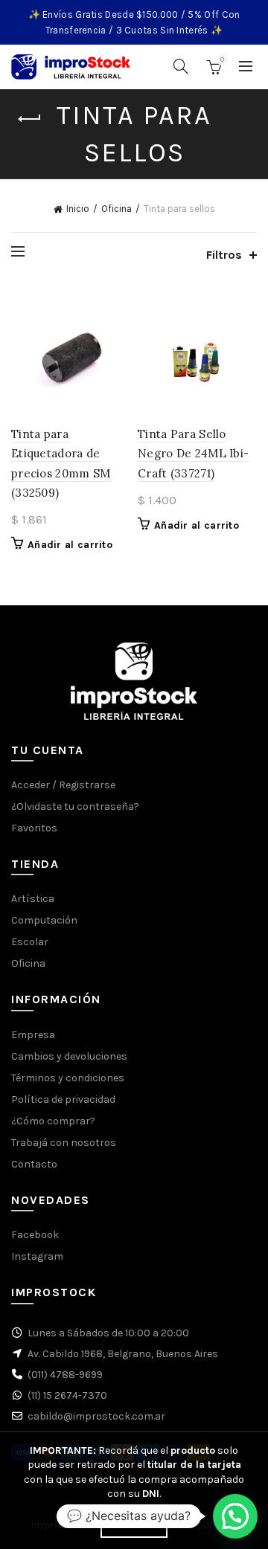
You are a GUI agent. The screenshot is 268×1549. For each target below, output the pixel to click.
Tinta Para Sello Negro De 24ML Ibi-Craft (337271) (193, 453)
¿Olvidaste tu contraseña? (75, 806)
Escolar (29, 941)
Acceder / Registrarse (63, 785)
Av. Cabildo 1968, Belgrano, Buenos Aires (123, 1353)
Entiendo (134, 1525)
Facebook (35, 1234)
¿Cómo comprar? (53, 1121)
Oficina (116, 208)
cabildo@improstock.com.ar (96, 1416)
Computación (44, 920)
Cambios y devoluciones (69, 1056)
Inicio (77, 208)
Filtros (224, 255)
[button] (235, 1516)
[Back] (29, 119)
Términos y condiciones (67, 1078)
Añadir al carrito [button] (70, 544)
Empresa (33, 1034)
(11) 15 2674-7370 (67, 1395)
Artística (32, 898)
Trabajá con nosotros (63, 1142)
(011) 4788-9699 (65, 1374)
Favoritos (34, 828)
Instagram (37, 1256)
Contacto (34, 1164)
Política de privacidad (63, 1099)
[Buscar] (181, 66)
